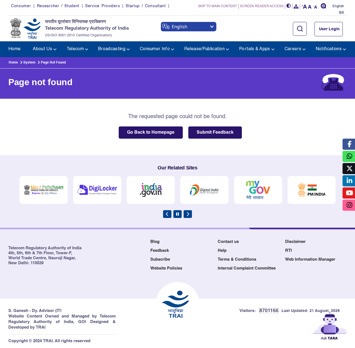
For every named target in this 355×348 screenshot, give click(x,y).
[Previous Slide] (167, 214)
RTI (288, 250)
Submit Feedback (215, 132)
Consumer (21, 6)
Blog (154, 242)
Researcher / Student (58, 6)
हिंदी (341, 12)
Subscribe (160, 259)
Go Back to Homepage (150, 132)
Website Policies (166, 268)
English (338, 6)
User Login (329, 29)
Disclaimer (295, 242)
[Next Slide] (188, 214)
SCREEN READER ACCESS (261, 6)
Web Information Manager (310, 259)
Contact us (228, 242)
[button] (288, 6)
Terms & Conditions (237, 259)
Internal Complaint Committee (247, 268)
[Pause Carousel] (177, 214)
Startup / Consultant (146, 6)
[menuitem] (14, 49)
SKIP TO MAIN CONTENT (217, 6)
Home (13, 62)
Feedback (159, 250)
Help (222, 250)
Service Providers (102, 6)
